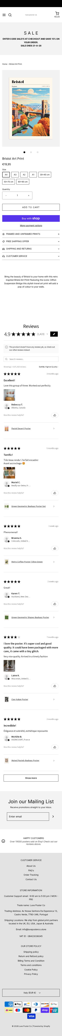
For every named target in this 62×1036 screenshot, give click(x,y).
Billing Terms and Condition (31, 960)
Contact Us (31, 879)
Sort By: (42, 367)
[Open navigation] (4, 15)
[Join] (53, 816)
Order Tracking (31, 874)
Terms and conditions (31, 965)
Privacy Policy (31, 974)
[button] (31, 108)
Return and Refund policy (31, 956)
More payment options (31, 225)
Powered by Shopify (41, 1026)
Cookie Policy (31, 969)
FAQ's (31, 870)
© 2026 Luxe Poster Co (22, 1026)
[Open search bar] (11, 15)
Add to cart (31, 207)
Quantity (6, 189)
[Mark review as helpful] (54, 415)
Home (4, 64)
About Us (31, 866)
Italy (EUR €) (30, 992)
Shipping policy (31, 952)
